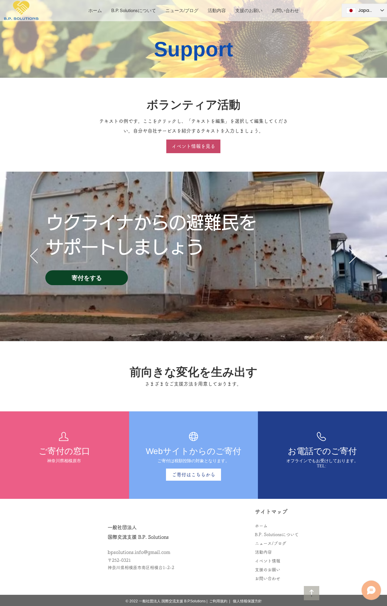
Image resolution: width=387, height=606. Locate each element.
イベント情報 (267, 561)
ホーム (261, 526)
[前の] (34, 256)
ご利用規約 (218, 601)
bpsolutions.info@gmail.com (139, 552)
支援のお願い (267, 570)
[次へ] (353, 256)
